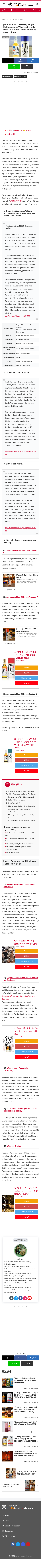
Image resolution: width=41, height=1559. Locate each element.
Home (6, 1515)
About (6, 1521)
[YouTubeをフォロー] (29, 1298)
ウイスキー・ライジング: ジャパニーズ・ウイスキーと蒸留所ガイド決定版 (26, 1191)
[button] (27, 66)
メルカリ (26, 683)
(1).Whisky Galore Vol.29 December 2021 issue (19, 834)
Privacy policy (9, 1536)
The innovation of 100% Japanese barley (21, 797)
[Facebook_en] (13, 1544)
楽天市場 (26, 673)
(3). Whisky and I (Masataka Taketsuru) (19, 844)
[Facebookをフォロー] (20, 1298)
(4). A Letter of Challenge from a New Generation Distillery (18, 848)
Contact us (8, 1531)
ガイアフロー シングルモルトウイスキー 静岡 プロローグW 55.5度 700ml (25, 655)
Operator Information (12, 1526)
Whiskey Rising (14, 1146)
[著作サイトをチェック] (11, 1298)
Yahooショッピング (27, 678)
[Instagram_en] (23, 1544)
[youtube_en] (28, 1544)
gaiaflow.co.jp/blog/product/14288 (17, 316)
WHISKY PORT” (16, 201)
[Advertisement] (20, 104)
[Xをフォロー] (16, 1298)
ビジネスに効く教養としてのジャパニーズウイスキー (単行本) (26, 1031)
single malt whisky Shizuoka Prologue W (22, 597)
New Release (8, 76)
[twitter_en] (18, 1544)
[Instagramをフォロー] (25, 1298)
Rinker (22, 660)
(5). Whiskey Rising (12, 852)
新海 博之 (20, 1259)
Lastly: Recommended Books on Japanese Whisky (17, 828)
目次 (13, 784)
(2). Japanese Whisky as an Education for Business (19, 840)
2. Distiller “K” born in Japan (15, 800)
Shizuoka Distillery (21, 76)
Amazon (26, 667)
